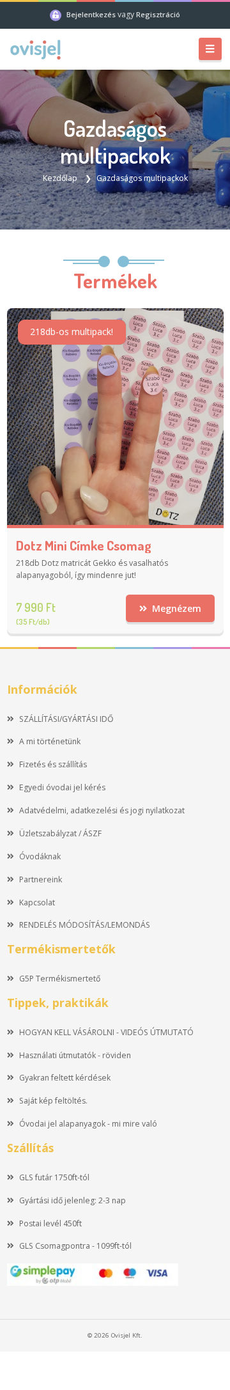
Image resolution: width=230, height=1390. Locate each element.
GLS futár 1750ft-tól (54, 1177)
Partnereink (40, 879)
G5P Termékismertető (59, 978)
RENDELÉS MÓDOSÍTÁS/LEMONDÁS (84, 924)
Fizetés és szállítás (53, 764)
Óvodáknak (40, 856)
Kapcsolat (37, 902)
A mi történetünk (49, 741)
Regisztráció (158, 14)
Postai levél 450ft (50, 1223)
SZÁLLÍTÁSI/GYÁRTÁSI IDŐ (66, 719)
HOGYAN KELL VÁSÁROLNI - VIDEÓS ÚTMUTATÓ (106, 1032)
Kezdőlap (60, 178)
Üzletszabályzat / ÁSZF (60, 833)
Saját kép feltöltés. (53, 1100)
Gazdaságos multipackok (142, 178)
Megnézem (175, 608)
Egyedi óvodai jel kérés (62, 787)
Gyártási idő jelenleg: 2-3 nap (72, 1200)
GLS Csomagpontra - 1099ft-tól (75, 1245)
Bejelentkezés (92, 14)
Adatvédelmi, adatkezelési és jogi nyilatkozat (102, 810)
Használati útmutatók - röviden (75, 1055)
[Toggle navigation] (210, 49)
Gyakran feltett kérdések (65, 1077)
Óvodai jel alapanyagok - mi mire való (88, 1123)
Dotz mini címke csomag (83, 545)
